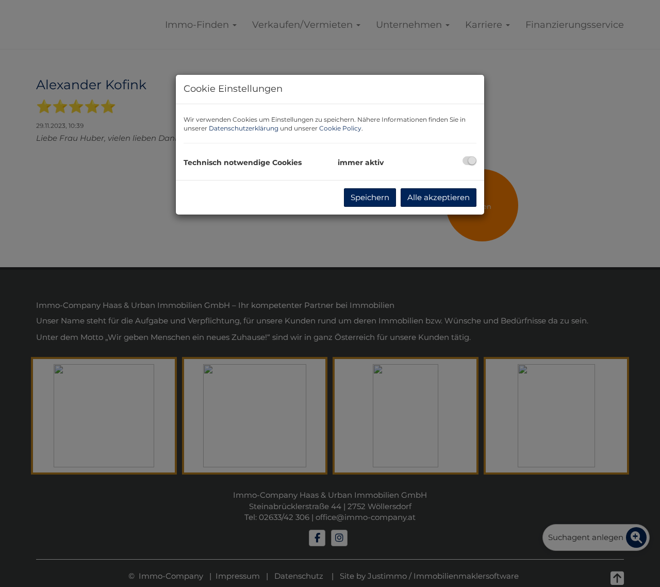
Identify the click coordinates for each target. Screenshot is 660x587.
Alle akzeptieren (438, 197)
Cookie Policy (340, 128)
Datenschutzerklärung (243, 128)
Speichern (370, 197)
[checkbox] (469, 160)
